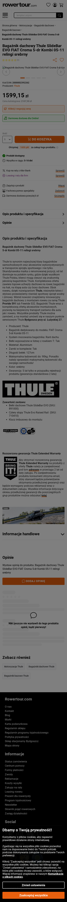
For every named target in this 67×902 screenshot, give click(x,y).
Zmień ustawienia (33, 885)
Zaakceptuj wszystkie (33, 895)
